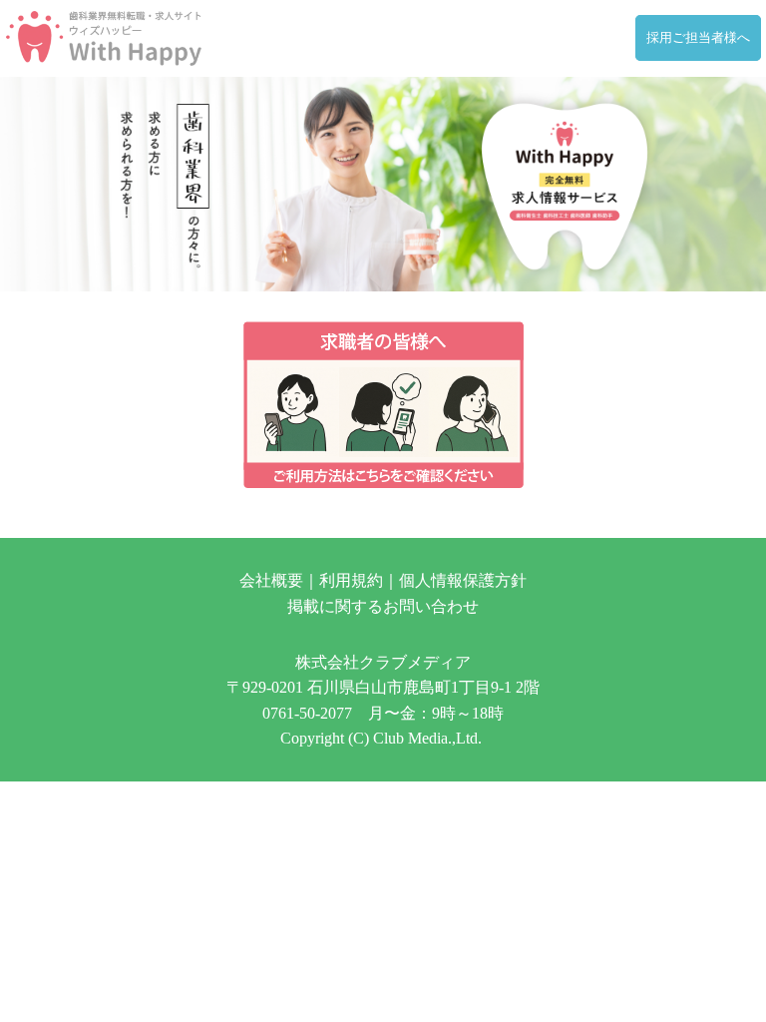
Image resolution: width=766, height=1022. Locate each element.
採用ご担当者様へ (698, 38)
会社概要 (271, 580)
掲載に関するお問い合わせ (383, 606)
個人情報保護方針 (463, 580)
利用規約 (351, 580)
